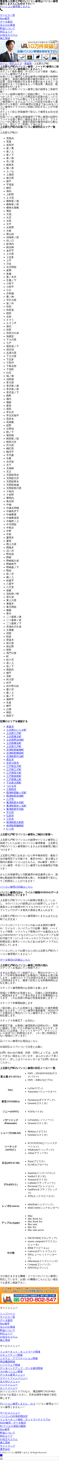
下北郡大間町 (13, 782)
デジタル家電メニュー (12, 1375)
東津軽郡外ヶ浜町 (16, 805)
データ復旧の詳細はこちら (15, 959)
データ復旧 (6, 21)
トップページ (7, 1313)
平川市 (10, 812)
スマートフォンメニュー (14, 1378)
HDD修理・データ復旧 (13, 1422)
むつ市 (10, 829)
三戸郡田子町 (13, 772)
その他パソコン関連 (11, 1371)
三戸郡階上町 (13, 779)
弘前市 (10, 815)
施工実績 (5, 38)
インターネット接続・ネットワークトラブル (25, 1419)
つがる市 (11, 786)
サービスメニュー (10, 1413)
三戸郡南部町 (13, 776)
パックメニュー (9, 1384)
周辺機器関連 (7, 1361)
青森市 (10, 726)
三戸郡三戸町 (13, 769)
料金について (7, 28)
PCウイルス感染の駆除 (13, 1426)
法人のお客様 (7, 25)
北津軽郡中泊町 (15, 756)
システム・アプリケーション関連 (19, 1358)
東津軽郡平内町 (15, 809)
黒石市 (10, 759)
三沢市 (10, 819)
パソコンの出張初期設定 (14, 1416)
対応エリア (6, 31)
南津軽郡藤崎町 (15, 825)
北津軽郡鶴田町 (15, 753)
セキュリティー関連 (11, 1355)
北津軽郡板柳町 (15, 749)
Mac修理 (4, 18)
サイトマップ (7, 1446)
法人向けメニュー (10, 1381)
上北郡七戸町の (9, 132)
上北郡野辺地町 (15, 739)
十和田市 (11, 789)
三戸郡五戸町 (13, 766)
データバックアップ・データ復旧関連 (21, 1368)
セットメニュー (9, 1388)
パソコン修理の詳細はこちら (16, 887)
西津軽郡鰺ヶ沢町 (16, 792)
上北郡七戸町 (13, 733)
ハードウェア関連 (10, 1365)
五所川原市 (12, 763)
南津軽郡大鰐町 (15, 822)
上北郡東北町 (13, 736)
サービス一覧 (7, 15)
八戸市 (10, 799)
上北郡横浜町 (13, 743)
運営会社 (5, 1449)
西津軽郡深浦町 (15, 796)
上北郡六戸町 (13, 746)
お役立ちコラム (9, 35)
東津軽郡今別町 (15, 802)
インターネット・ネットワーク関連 (20, 1351)
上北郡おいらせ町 (16, 730)
